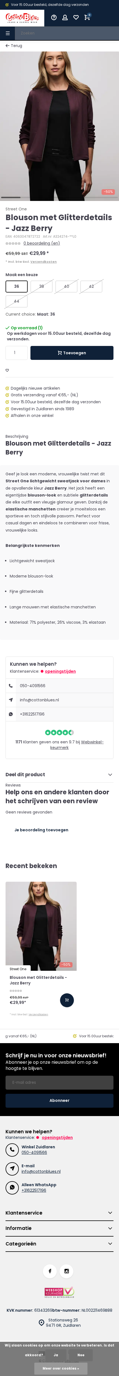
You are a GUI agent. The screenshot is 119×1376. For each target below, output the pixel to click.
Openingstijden (60, 671)
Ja (56, 1355)
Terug (16, 45)
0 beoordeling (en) (42, 243)
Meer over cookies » (61, 1368)
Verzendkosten (43, 262)
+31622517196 (32, 714)
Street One (16, 209)
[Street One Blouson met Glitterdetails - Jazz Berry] (41, 926)
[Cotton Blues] (22, 18)
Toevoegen (74, 353)
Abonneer (59, 1100)
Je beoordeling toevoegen (41, 830)
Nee (80, 1355)
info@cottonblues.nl (39, 700)
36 (16, 286)
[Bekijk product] (67, 1000)
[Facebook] (50, 1271)
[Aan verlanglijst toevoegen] (7, 370)
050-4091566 (32, 686)
